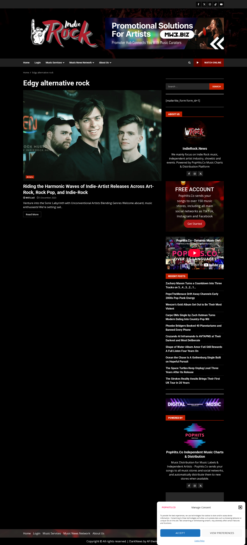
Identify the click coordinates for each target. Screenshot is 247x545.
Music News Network (80, 62)
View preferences (222, 533)
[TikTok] (215, 4)
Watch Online (212, 62)
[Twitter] (204, 4)
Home (26, 62)
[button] (240, 507)
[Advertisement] (164, 33)
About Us (104, 62)
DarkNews (135, 541)
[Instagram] (209, 4)
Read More (32, 214)
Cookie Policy (199, 541)
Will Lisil (30, 197)
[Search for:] (187, 86)
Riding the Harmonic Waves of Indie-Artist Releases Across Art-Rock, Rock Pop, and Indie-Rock (92, 135)
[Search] (189, 63)
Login (38, 62)
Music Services (54, 62)
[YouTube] (221, 4)
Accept (180, 533)
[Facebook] (198, 4)
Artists (30, 177)
